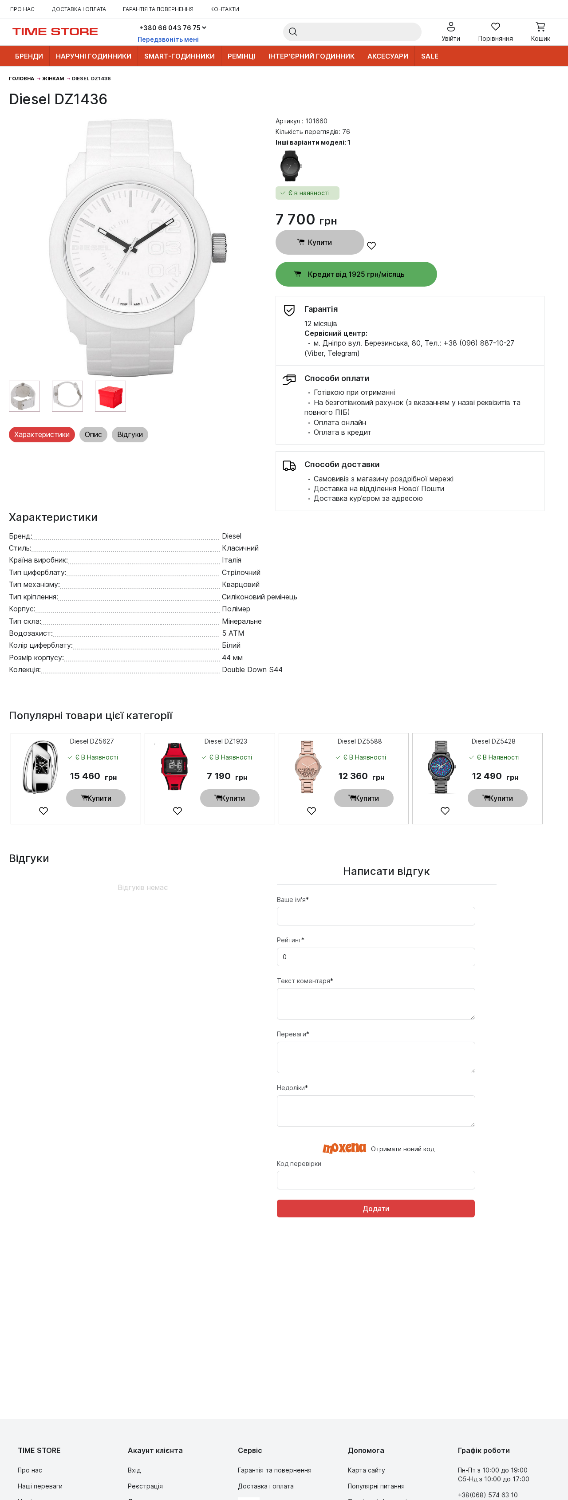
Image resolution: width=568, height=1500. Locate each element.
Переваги (293, 1034)
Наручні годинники (93, 56)
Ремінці (242, 56)
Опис (93, 434)
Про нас (22, 9)
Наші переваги (40, 1486)
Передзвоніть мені (168, 39)
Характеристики (42, 434)
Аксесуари (387, 56)
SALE (429, 56)
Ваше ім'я (293, 899)
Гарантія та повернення (158, 9)
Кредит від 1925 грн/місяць (356, 274)
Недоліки (292, 1087)
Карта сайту (366, 1470)
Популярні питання (376, 1486)
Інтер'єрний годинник (311, 56)
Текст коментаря (305, 980)
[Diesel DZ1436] (138, 248)
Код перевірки (299, 1163)
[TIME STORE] (55, 32)
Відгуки (130, 434)
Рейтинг (290, 940)
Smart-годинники (179, 56)
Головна (21, 78)
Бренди (29, 56)
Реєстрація (145, 1486)
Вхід (134, 1470)
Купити (320, 242)
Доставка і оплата (78, 9)
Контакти (224, 9)
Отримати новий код (402, 1149)
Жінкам (53, 78)
